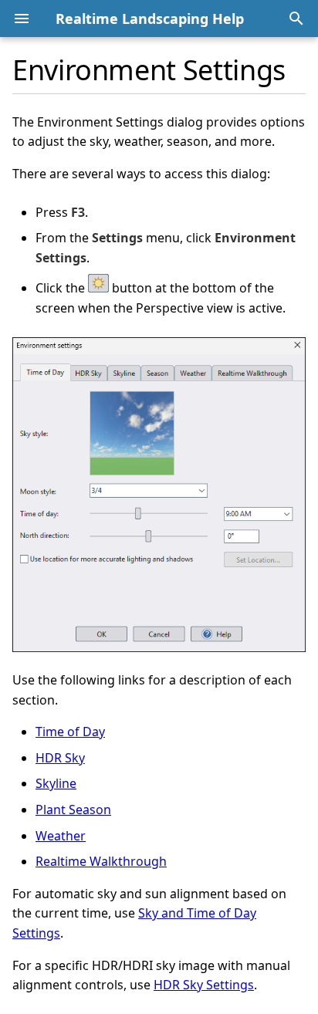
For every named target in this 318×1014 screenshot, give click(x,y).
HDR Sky (60, 757)
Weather (61, 835)
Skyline (56, 783)
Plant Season (73, 809)
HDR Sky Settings (204, 984)
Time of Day (70, 731)
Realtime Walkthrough (101, 861)
